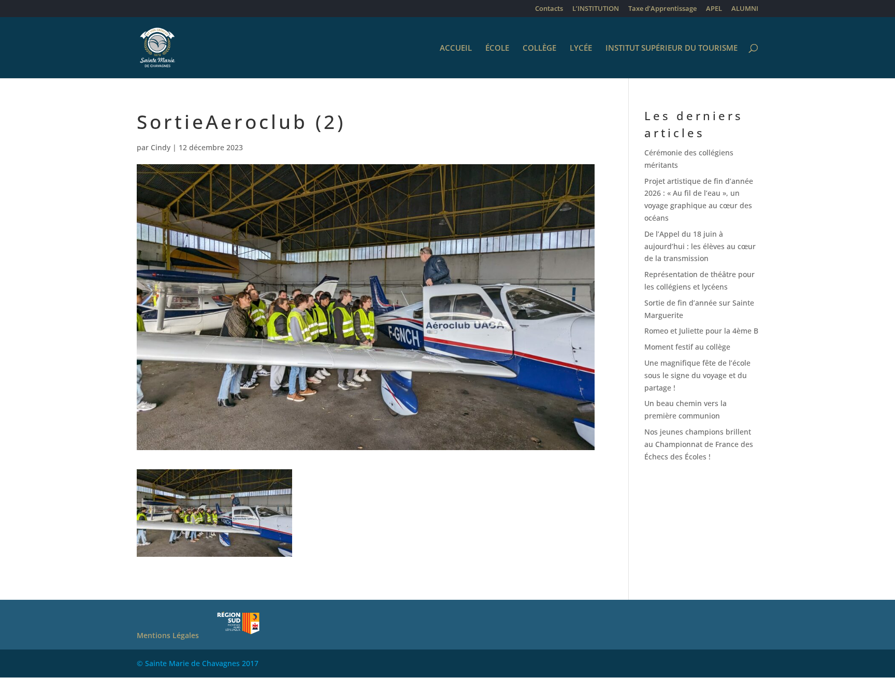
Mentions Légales (168, 635)
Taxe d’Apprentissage (662, 9)
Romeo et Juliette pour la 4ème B (701, 331)
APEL (714, 9)
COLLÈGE (539, 48)
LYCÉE (581, 48)
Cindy (160, 147)
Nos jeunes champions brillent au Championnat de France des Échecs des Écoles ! (698, 444)
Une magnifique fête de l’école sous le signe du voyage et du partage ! (697, 375)
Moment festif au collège (687, 347)
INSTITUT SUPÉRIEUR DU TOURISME (671, 48)
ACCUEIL (456, 48)
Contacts (549, 9)
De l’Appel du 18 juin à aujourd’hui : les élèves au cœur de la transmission (700, 246)
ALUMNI (744, 9)
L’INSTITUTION (595, 9)
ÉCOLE (497, 48)
